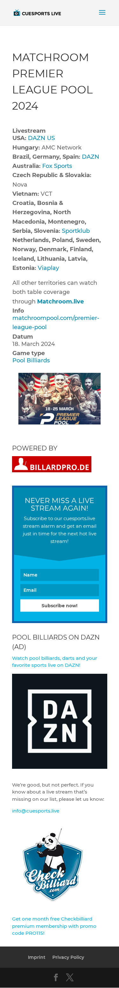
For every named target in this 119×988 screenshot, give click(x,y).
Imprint (36, 957)
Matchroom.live (60, 301)
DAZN (90, 156)
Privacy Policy (68, 957)
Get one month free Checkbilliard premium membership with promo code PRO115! (54, 926)
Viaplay (48, 268)
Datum (22, 336)
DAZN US (41, 138)
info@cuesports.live (35, 811)
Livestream (29, 130)
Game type (28, 353)
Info (18, 310)
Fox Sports (57, 166)
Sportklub (76, 230)
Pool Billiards (31, 360)
